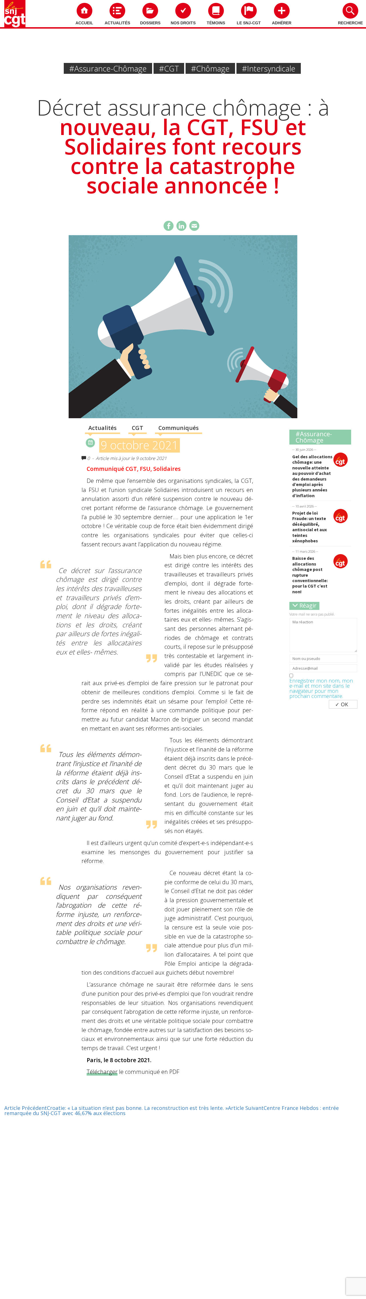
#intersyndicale (268, 68)
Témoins (216, 23)
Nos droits (183, 23)
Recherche (350, 23)
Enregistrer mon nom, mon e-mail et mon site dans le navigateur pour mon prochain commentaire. (321, 688)
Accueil (84, 23)
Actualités (117, 23)
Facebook (169, 226)
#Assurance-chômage (108, 68)
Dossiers (150, 23)
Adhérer (281, 23)
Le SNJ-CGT (249, 23)
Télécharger (102, 1072)
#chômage (210, 68)
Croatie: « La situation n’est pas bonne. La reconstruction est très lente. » (116, 1107)
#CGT (169, 68)
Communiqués (178, 428)
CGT (137, 428)
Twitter (181, 226)
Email (194, 226)
